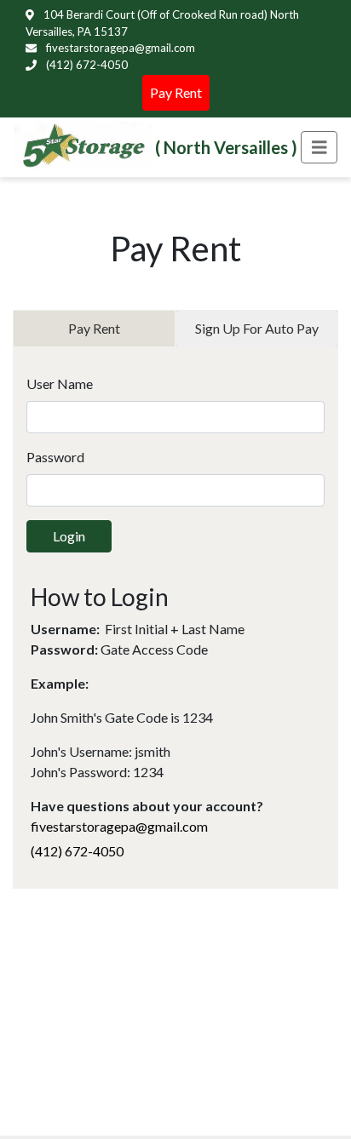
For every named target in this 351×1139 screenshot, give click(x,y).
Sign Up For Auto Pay (257, 328)
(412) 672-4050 (85, 65)
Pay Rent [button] (176, 92)
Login (69, 536)
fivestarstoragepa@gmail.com (119, 47)
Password (55, 457)
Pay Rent (94, 328)
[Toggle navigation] (319, 147)
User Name (59, 383)
